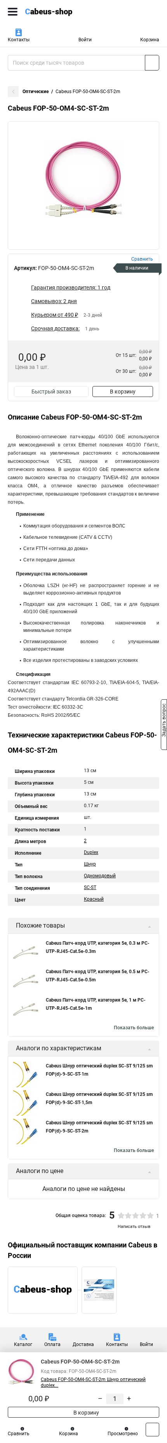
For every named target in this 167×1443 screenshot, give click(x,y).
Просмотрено (123, 1433)
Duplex (91, 852)
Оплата (52, 1344)
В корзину (123, 391)
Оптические (36, 91)
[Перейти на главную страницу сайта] (58, 11)
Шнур (90, 864)
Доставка (83, 1344)
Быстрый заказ (51, 391)
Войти (85, 39)
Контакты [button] (19, 39)
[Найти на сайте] (152, 63)
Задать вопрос (164, 721)
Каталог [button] (23, 1344)
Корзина (149, 39)
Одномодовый (100, 876)
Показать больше (134, 1027)
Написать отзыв (134, 1226)
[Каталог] (12, 12)
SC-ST (90, 887)
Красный (94, 899)
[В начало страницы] (152, 1429)
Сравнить (19, 1433)
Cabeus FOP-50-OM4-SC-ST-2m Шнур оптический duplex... (93, 1382)
